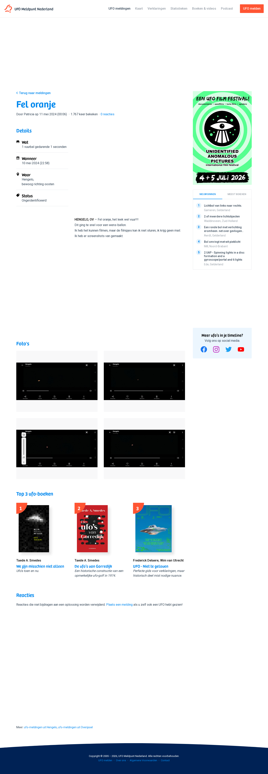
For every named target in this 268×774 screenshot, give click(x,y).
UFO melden (105, 760)
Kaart (139, 8)
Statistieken (178, 8)
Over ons (121, 760)
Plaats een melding (119, 604)
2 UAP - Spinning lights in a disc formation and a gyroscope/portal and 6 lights (224, 256)
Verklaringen (157, 8)
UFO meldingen (119, 8)
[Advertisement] (134, 57)
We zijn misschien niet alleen (40, 566)
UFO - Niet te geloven (150, 566)
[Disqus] (100, 662)
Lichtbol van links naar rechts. (223, 205)
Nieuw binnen (208, 194)
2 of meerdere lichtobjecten (222, 216)
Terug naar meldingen (35, 93)
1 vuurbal (28, 147)
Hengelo (27, 179)
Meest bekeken (237, 194)
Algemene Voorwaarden (143, 760)
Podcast (227, 8)
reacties (107, 114)
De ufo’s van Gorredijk (93, 566)
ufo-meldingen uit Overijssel (75, 727)
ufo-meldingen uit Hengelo (40, 727)
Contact (165, 760)
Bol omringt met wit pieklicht (222, 241)
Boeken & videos (204, 8)
